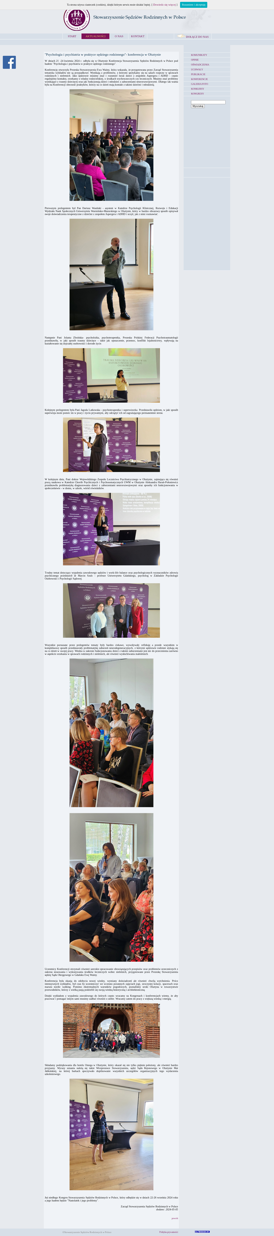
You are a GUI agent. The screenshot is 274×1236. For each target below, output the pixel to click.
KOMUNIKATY (199, 55)
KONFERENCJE (199, 79)
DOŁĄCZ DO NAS (197, 36)
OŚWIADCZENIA (200, 64)
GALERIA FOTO (199, 84)
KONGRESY (197, 93)
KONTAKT (137, 36)
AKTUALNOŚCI (95, 36)
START (72, 36)
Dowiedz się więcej (164, 4)
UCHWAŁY (197, 69)
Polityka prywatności (168, 1232)
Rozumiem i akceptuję (193, 4)
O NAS (119, 36)
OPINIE (195, 59)
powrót (175, 1218)
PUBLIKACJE (198, 74)
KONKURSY (197, 88)
